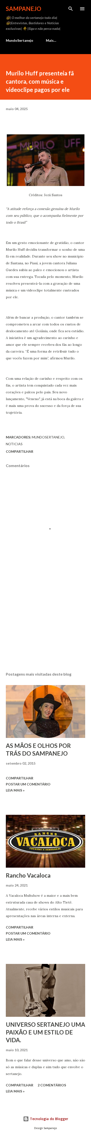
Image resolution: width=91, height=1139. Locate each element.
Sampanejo (23, 8)
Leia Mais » (15, 790)
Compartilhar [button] (19, 451)
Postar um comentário (28, 784)
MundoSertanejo (19, 40)
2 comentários (52, 1085)
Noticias (14, 444)
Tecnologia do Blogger (48, 1118)
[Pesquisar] (71, 9)
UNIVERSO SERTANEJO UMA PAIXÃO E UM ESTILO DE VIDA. (45, 1032)
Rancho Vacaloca (28, 875)
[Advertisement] (45, 626)
